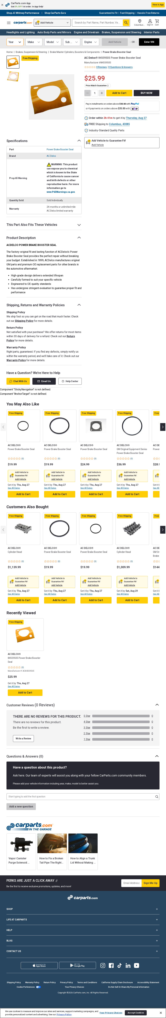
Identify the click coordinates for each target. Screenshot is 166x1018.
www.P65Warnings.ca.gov (61, 192)
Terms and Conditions (87, 982)
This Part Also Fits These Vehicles (31, 225)
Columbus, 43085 (119, 124)
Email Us (46, 381)
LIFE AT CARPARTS (16, 919)
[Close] (160, 1012)
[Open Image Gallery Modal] (51, 97)
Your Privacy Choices (74, 987)
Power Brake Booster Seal (60, 149)
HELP (9, 930)
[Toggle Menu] (8, 22)
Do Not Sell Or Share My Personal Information (128, 987)
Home (9, 52)
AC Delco (51, 156)
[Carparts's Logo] (23, 23)
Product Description (21, 238)
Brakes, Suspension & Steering (31, 52)
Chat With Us (20, 381)
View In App (158, 5)
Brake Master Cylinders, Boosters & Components (75, 52)
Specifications (17, 141)
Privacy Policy (66, 982)
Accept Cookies (136, 1013)
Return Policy (50, 982)
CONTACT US (13, 951)
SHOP (9, 909)
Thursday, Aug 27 (136, 117)
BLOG (9, 940)
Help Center (72, 381)
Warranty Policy (16, 360)
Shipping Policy (24, 320)
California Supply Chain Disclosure (117, 982)
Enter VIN (149, 42)
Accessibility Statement (148, 982)
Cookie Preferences (26, 987)
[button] (83, 5)
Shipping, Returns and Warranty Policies (35, 305)
